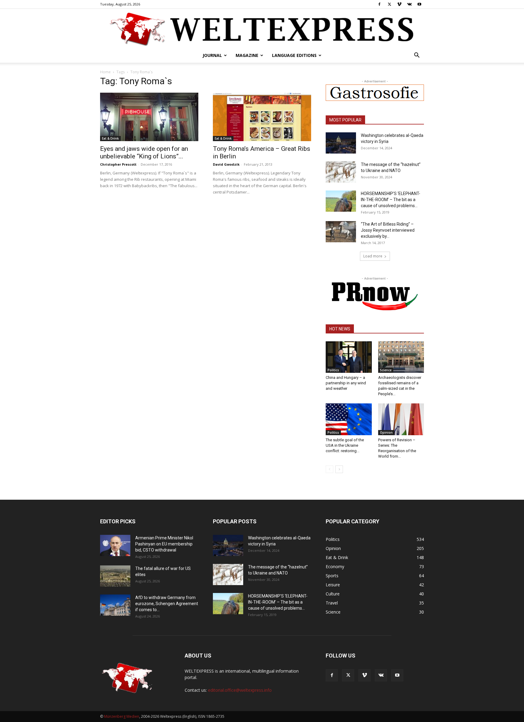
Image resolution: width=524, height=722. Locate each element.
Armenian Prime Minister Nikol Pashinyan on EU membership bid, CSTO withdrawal (164, 543)
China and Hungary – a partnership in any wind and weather (346, 383)
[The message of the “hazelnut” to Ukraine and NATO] (341, 172)
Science (385, 370)
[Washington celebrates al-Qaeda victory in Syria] (341, 143)
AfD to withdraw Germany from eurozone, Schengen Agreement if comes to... (166, 603)
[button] (416, 56)
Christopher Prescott (118, 164)
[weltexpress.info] (262, 28)
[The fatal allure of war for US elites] (115, 576)
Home (105, 72)
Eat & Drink (110, 138)
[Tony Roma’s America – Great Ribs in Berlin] (262, 117)
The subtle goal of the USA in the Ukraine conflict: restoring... (345, 445)
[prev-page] (329, 469)
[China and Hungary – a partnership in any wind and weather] (349, 357)
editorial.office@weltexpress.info (240, 690)
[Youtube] (419, 4)
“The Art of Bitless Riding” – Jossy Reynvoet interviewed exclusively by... (388, 230)
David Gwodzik (226, 164)
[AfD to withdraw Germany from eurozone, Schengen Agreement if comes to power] (115, 605)
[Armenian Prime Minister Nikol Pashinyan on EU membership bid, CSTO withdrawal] (115, 545)
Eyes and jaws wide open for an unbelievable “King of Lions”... (144, 152)
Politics (333, 370)
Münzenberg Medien (121, 716)
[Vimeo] (399, 4)
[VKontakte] (409, 4)
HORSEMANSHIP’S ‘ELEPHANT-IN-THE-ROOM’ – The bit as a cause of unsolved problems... (390, 199)
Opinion (386, 432)
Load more (372, 256)
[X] (389, 4)
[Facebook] (379, 4)
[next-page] (339, 469)
